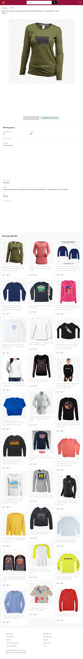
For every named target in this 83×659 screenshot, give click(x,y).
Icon (44, 646)
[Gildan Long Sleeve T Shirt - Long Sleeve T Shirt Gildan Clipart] (14, 602)
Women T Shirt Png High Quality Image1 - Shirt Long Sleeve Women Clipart (41, 268)
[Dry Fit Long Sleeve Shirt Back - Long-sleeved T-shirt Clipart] (68, 526)
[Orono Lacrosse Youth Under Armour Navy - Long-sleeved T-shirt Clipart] (41, 442)
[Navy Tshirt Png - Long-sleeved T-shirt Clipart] (41, 292)
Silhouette (47, 643)
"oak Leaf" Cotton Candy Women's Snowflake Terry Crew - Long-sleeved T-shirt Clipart (68, 463)
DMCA (8, 640)
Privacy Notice (11, 646)
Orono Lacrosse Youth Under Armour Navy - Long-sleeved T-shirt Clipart (42, 458)
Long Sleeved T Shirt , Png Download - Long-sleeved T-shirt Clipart (41, 571)
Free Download (31, 118)
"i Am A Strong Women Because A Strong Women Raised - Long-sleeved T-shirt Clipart (14, 500)
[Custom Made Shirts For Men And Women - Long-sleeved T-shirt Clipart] (41, 403)
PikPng (4, 8)
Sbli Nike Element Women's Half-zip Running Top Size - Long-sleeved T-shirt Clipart (68, 502)
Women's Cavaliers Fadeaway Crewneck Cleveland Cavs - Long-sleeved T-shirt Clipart (14, 461)
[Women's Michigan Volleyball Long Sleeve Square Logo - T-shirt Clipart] (41, 481)
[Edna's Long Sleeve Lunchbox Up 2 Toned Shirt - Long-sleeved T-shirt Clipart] (14, 563)
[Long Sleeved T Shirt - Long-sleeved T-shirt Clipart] (41, 594)
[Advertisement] (41, 101)
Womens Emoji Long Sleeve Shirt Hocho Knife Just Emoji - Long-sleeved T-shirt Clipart (67, 346)
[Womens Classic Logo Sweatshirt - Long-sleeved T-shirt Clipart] (41, 518)
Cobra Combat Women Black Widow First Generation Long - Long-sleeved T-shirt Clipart (68, 385)
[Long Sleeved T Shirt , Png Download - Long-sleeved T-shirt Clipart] (41, 555)
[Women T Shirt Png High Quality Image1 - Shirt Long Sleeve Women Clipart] (41, 253)
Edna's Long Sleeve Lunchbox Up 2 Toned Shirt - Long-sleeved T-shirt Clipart (14, 579)
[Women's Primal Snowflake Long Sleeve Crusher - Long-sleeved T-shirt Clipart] (14, 331)
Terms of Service (12, 643)
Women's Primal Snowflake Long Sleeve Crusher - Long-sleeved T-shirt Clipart (14, 346)
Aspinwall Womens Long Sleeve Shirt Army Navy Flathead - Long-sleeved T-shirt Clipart (14, 268)
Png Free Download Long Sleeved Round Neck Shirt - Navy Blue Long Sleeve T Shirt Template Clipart (68, 268)
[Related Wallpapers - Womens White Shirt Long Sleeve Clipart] (41, 329)
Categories (47, 634)
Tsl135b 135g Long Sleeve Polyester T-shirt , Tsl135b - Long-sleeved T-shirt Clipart (14, 539)
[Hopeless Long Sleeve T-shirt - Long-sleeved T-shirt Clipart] (68, 600)
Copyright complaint (49, 118)
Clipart (45, 640)
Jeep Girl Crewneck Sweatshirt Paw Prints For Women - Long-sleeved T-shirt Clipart (68, 424)
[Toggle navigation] (80, 2)
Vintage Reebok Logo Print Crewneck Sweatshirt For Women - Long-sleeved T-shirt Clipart (14, 422)
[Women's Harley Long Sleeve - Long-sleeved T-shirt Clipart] (41, 366)
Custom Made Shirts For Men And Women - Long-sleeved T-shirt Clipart (41, 418)
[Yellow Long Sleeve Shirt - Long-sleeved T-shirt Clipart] (68, 563)
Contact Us (10, 637)
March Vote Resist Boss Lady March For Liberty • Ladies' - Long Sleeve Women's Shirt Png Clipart (68, 307)
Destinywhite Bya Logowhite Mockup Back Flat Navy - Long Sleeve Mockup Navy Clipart (13, 307)
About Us (9, 634)
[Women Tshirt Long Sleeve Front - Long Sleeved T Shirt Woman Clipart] (14, 370)
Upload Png (47, 637)
